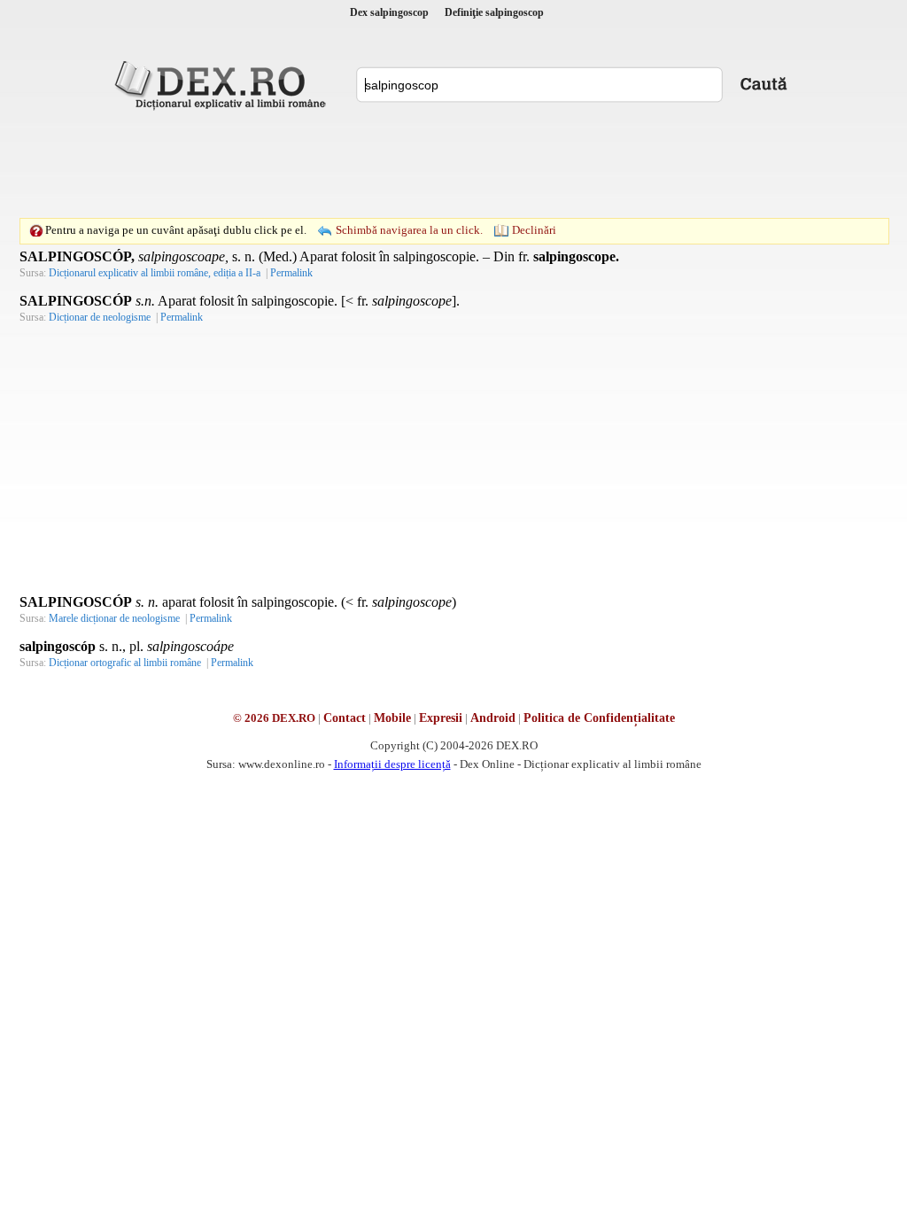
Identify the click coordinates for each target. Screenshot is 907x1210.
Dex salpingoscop (389, 12)
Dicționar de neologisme (100, 317)
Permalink (291, 273)
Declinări (534, 230)
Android (493, 718)
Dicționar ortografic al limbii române (125, 662)
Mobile (392, 718)
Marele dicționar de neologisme (114, 618)
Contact (344, 718)
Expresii (440, 718)
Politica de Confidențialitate (599, 718)
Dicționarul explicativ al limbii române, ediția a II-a (154, 273)
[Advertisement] (453, 164)
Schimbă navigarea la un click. (409, 230)
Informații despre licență (392, 764)
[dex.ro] (223, 84)
